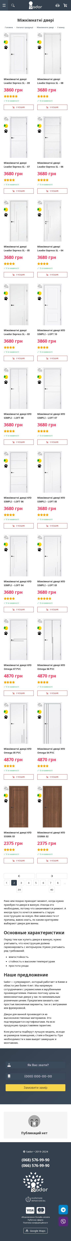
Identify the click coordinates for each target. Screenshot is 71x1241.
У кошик (20, 107)
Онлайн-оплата (42, 1217)
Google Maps (37, 1230)
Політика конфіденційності (35, 1222)
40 (51, 889)
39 (19, 889)
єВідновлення (28, 1217)
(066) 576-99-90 (35, 1165)
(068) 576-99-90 (35, 1159)
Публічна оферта (35, 1220)
